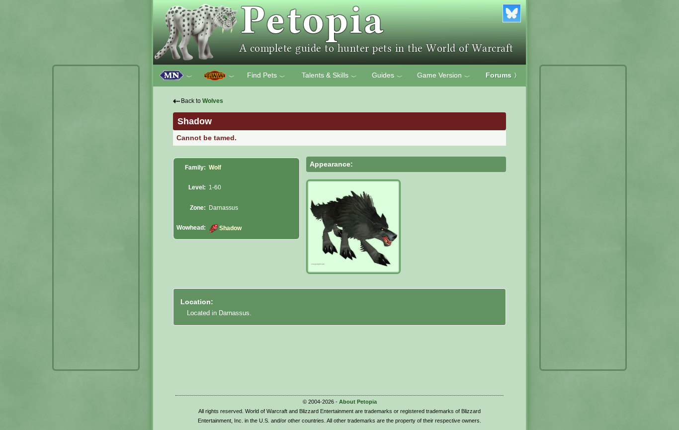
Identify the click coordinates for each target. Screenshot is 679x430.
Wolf (215, 167)
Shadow (230, 228)
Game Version (443, 75)
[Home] (339, 32)
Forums (503, 75)
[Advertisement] (96, 218)
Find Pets (266, 75)
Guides (387, 75)
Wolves (212, 100)
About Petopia (358, 402)
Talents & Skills (329, 75)
